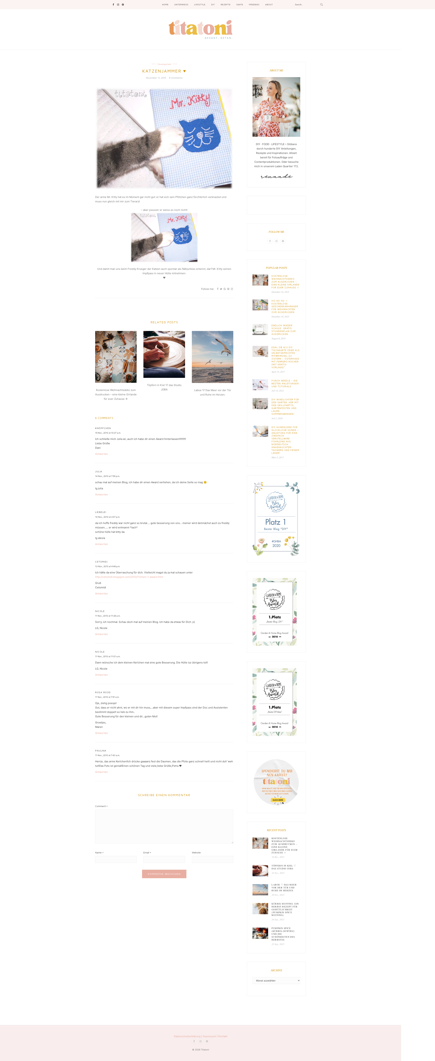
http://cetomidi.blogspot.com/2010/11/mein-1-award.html (129, 576)
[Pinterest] (123, 4)
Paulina (100, 750)
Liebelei (100, 512)
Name (98, 852)
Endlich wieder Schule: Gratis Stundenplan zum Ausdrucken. (284, 329)
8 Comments (175, 77)
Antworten (101, 453)
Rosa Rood (103, 692)
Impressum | (210, 1036)
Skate (239, 4)
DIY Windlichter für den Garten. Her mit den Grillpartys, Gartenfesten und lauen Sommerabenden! (285, 406)
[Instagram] (118, 4)
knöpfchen (103, 428)
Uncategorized (164, 64)
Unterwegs (181, 4)
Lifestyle (199, 4)
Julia (98, 471)
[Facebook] (113, 4)
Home (165, 4)
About (269, 4)
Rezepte (226, 4)
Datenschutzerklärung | (188, 1036)
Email (146, 852)
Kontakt (222, 1036)
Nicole (100, 611)
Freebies (254, 4)
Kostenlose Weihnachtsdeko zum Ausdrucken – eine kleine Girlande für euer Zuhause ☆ (116, 394)
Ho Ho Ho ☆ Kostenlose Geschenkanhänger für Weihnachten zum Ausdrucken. (285, 306)
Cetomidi (101, 561)
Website (196, 852)
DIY (213, 4)
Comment (100, 806)
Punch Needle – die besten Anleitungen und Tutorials (285, 383)
